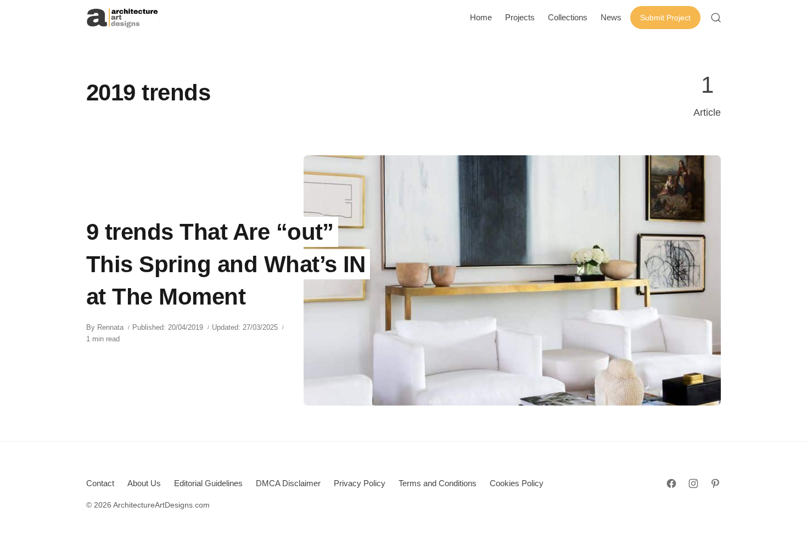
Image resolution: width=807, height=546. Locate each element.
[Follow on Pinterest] (715, 483)
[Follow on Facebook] (671, 483)
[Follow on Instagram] (693, 483)
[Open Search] (716, 18)
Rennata (110, 327)
